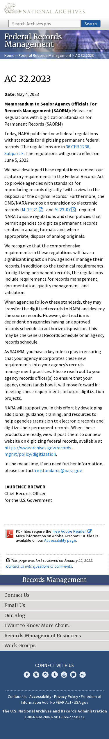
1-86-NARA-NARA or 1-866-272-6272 (54, 716)
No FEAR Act (60, 702)
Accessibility (40, 696)
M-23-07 (62, 209)
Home (9, 55)
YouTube (63, 674)
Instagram (45, 674)
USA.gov (81, 702)
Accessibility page (60, 540)
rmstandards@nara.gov (58, 470)
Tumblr (54, 674)
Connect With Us (54, 665)
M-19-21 (30, 209)
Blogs (73, 674)
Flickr (82, 674)
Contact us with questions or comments (39, 566)
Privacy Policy (66, 696)
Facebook (26, 674)
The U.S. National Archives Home (44, 9)
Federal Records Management (45, 55)
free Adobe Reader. (69, 531)
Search (91, 23)
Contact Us (17, 696)
